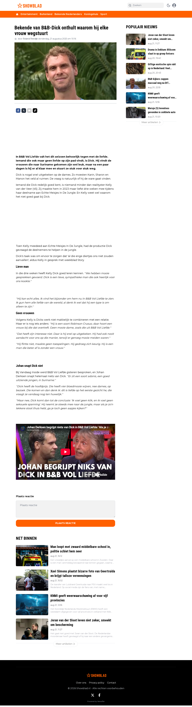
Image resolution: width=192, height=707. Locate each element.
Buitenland (46, 14)
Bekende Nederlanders (68, 14)
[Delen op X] (24, 110)
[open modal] (174, 5)
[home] (17, 14)
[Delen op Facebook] (18, 110)
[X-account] (92, 695)
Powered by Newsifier (96, 701)
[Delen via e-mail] (29, 110)
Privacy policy (96, 682)
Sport (103, 14)
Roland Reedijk (30, 38)
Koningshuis (91, 14)
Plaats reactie (65, 523)
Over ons (81, 682)
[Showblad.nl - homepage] (29, 5)
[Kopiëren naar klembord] (35, 110)
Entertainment (29, 14)
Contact (111, 682)
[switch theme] (168, 5)
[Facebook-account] (99, 695)
